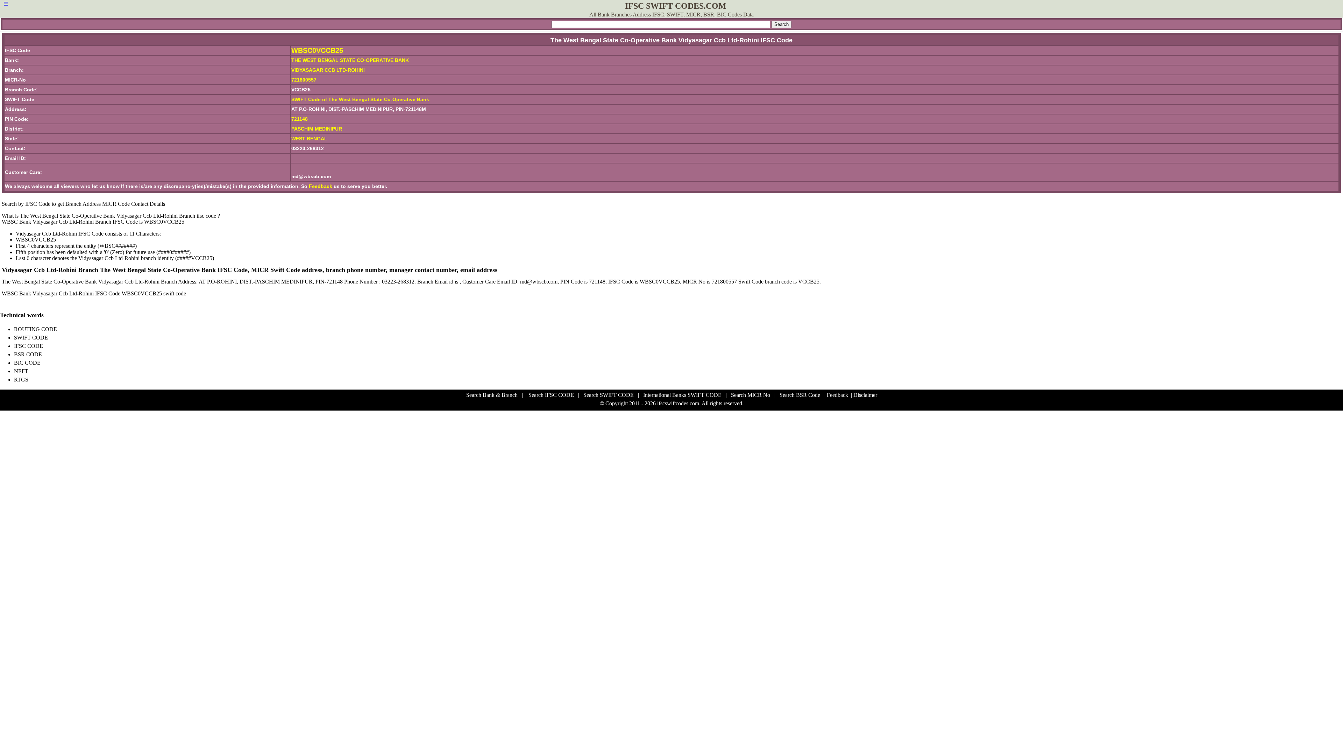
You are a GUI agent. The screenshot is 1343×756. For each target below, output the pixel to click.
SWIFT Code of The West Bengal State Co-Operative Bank (360, 99)
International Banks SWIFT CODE (682, 395)
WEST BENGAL (309, 138)
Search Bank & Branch (492, 395)
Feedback (320, 186)
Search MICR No (750, 395)
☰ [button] (5, 4)
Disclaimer (865, 395)
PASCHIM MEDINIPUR (316, 129)
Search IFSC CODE (551, 395)
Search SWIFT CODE (608, 395)
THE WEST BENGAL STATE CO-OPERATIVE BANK (350, 60)
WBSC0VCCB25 (317, 50)
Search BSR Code (800, 395)
